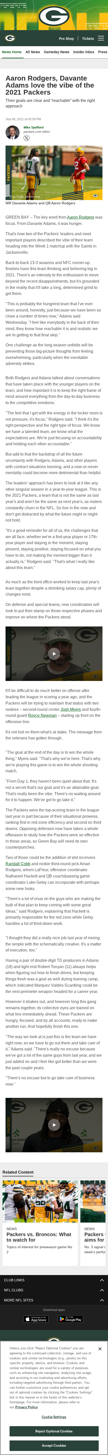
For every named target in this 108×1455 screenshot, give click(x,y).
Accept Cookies (54, 1445)
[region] (54, 1400)
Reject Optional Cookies (54, 1431)
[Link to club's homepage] (10, 36)
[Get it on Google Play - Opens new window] (70, 1327)
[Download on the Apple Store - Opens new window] (36, 1325)
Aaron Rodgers (80, 216)
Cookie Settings (54, 1417)
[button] (54, 660)
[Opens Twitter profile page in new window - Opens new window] (27, 138)
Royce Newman (54, 721)
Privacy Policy (65, 1407)
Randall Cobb (18, 869)
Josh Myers (71, 715)
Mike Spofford (34, 127)
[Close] (99, 1353)
